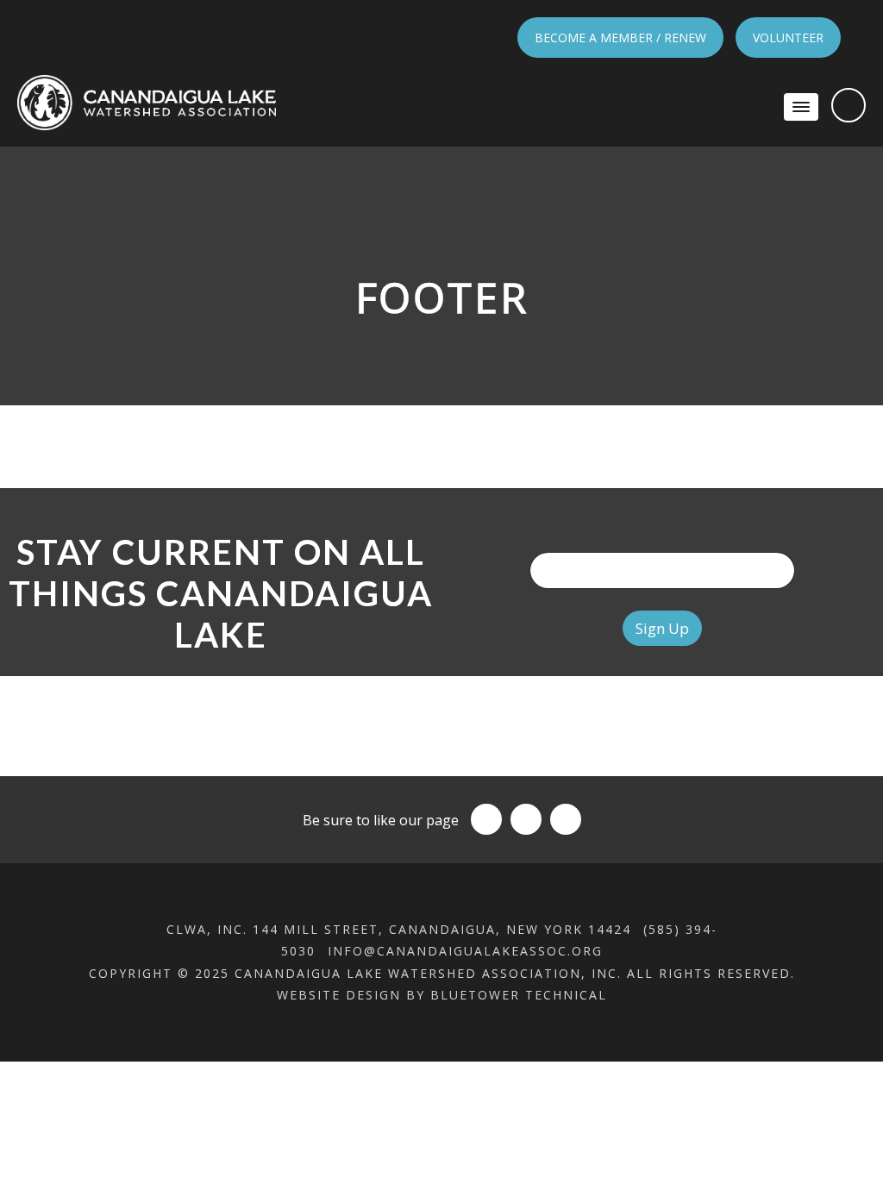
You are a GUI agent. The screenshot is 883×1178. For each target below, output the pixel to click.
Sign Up (662, 628)
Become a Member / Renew (620, 37)
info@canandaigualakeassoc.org (465, 951)
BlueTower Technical (518, 995)
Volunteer (788, 37)
